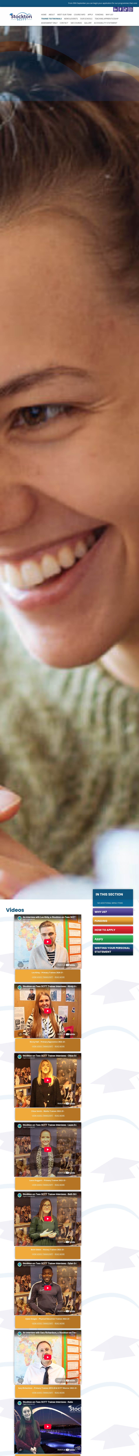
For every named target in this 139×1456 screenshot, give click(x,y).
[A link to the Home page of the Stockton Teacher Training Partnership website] (20, 16)
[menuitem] (43, 14)
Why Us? (109, 14)
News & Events (71, 18)
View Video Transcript (42, 977)
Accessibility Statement (105, 23)
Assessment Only (49, 23)
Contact (64, 23)
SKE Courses (76, 23)
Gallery (88, 23)
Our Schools (86, 18)
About (52, 14)
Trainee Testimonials (51, 18)
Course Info (79, 14)
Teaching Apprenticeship (106, 18)
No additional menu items (110, 903)
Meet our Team (64, 14)
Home (43, 14)
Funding (99, 14)
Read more (60, 977)
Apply (90, 14)
